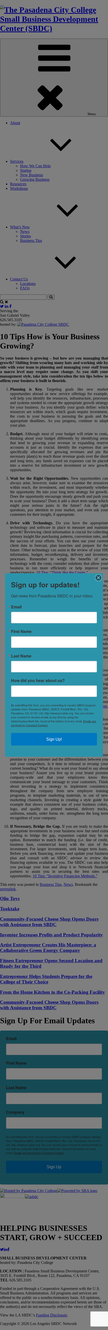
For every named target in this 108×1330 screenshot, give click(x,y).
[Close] (98, 578)
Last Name (21, 656)
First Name (21, 631)
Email (16, 607)
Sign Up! (54, 739)
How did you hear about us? (38, 681)
